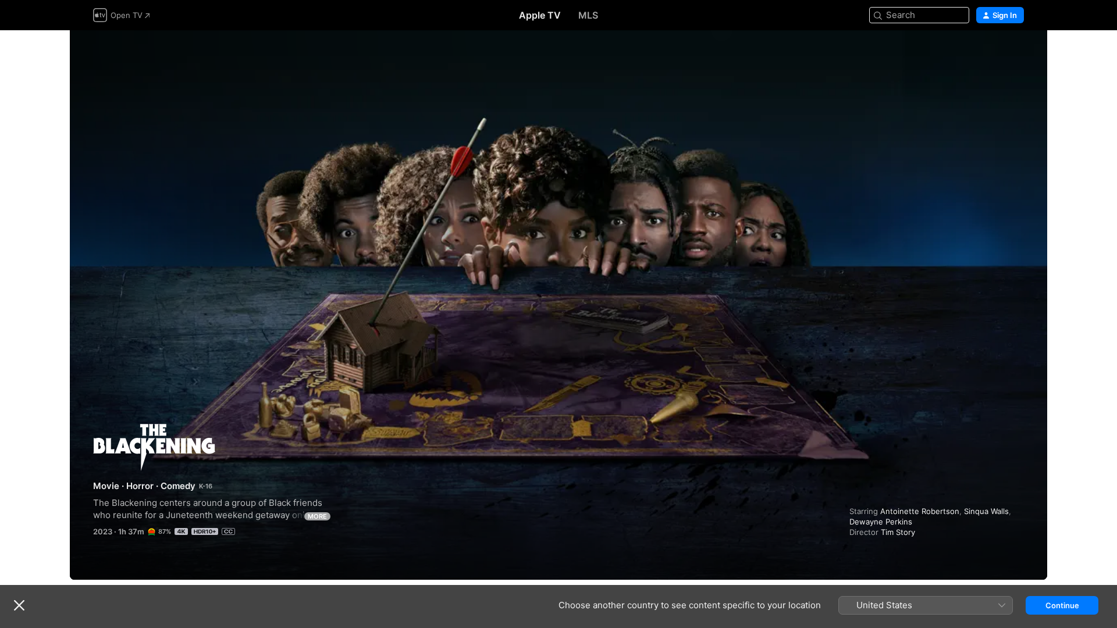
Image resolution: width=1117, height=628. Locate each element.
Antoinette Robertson (919, 511)
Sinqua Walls (986, 511)
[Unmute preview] (1016, 53)
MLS (588, 15)
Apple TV (540, 15)
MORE (317, 516)
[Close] (19, 605)
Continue (1062, 605)
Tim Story (898, 532)
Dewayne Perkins (880, 521)
